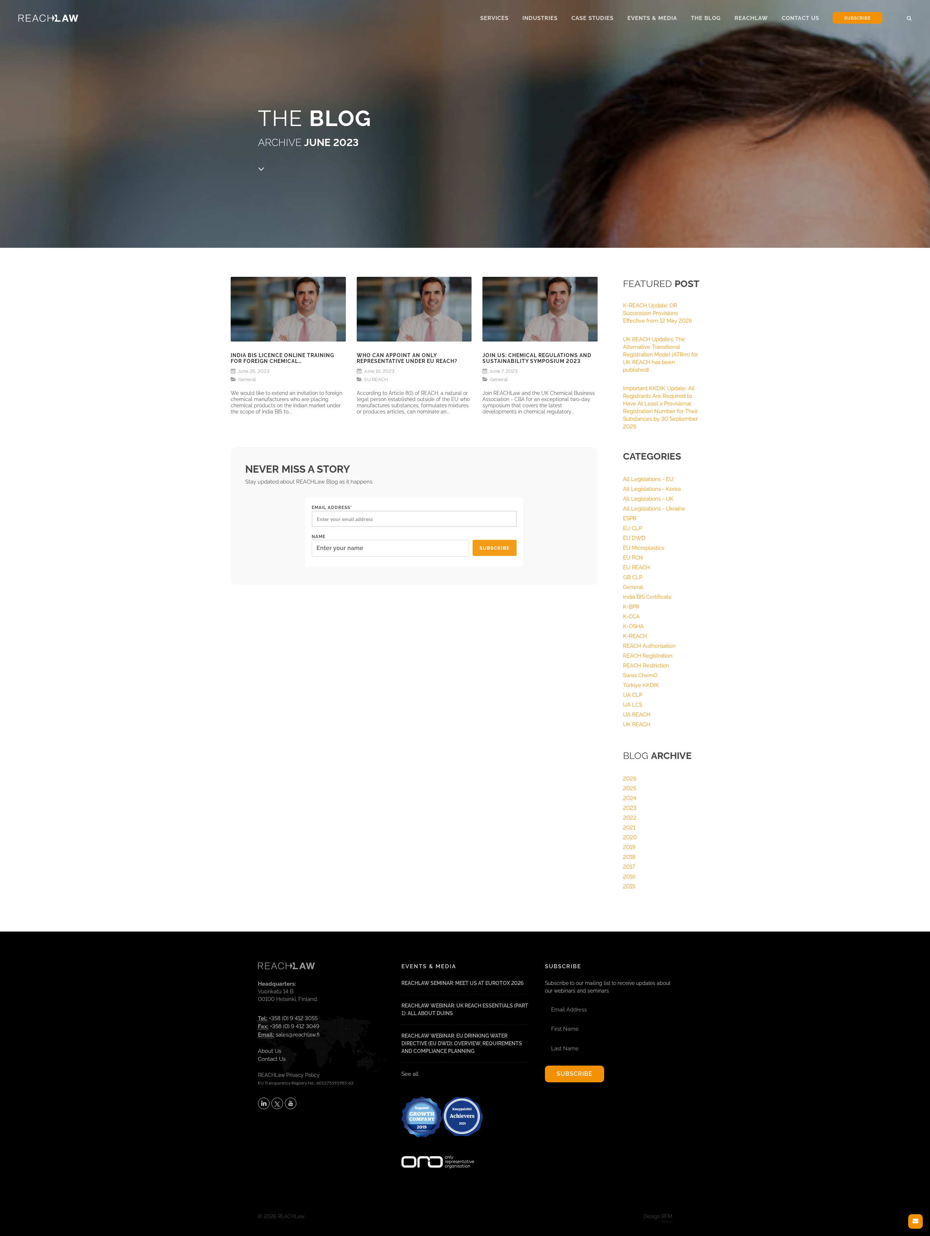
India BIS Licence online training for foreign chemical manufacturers (282, 358)
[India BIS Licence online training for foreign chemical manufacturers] (288, 309)
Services (494, 18)
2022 (629, 818)
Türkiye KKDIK (641, 685)
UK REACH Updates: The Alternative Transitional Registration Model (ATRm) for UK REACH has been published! (660, 354)
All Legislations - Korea (652, 489)
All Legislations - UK (648, 499)
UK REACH (636, 724)
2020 (630, 837)
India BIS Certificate (647, 597)
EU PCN (633, 557)
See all (409, 1074)
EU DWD (634, 538)
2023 (629, 808)
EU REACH (376, 379)
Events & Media (652, 18)
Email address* (332, 507)
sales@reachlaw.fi (298, 1034)
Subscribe (857, 18)
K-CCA (631, 616)
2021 (629, 827)
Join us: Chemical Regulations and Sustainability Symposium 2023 (536, 358)
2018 (629, 857)
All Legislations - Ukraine (654, 508)
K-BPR (631, 606)
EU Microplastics (643, 548)
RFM (667, 1216)
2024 (629, 798)
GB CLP (632, 577)
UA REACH (636, 714)
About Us (269, 1051)
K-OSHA (633, 626)
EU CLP (632, 528)
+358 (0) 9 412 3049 (294, 1026)
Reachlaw (751, 18)
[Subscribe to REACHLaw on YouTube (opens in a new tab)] (290, 1103)
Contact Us (800, 18)
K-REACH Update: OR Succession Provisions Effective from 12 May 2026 (657, 313)
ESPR (629, 518)
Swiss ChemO (640, 675)
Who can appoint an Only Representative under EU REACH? (407, 358)
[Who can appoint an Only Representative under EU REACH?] (414, 309)
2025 (629, 788)
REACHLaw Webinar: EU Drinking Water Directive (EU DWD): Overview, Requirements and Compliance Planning (461, 1043)
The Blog (706, 18)
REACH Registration (647, 656)
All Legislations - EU (648, 479)
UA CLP (632, 695)
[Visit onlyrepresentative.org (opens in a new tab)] (437, 1152)
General (247, 379)
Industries (540, 18)
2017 (629, 867)
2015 (629, 886)
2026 (629, 778)
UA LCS (632, 705)
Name (319, 536)
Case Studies (592, 18)
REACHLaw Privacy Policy (289, 1075)
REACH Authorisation (649, 646)
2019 (629, 847)
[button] (909, 17)
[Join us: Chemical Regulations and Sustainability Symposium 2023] (540, 309)
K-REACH (635, 636)
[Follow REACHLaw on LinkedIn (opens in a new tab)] (264, 1103)
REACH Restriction (646, 665)
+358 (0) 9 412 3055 (293, 1018)
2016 (629, 876)
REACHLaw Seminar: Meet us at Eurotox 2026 (462, 983)
